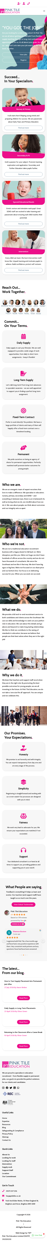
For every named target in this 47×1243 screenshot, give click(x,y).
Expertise (5, 1121)
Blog (4, 1127)
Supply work (7, 1167)
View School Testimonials (23, 904)
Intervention (7, 1164)
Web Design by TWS (23, 1233)
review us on (17, 924)
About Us (6, 1155)
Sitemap (5, 1137)
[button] (44, 11)
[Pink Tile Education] (10, 11)
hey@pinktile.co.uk (13, 1196)
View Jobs (23, 55)
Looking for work (9, 1158)
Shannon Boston (19, 931)
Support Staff (7, 1170)
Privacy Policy (7, 1134)
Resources (6, 1124)
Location (5, 1173)
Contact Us (6, 1140)
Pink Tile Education (19, 911)
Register (23, 60)
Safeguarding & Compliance (13, 1131)
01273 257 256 (11, 1191)
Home (4, 1118)
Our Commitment (9, 1176)
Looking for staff (9, 1161)
